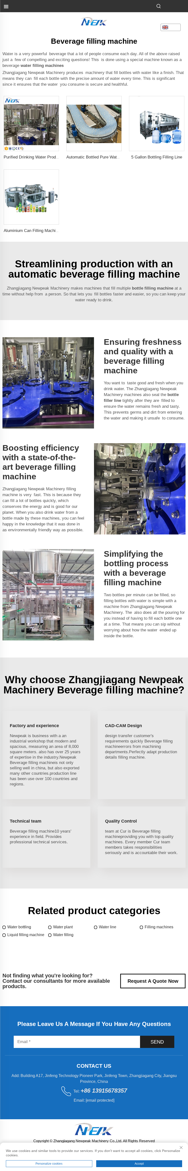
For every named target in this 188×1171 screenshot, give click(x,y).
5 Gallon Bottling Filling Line (156, 157)
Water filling (63, 935)
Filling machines (159, 927)
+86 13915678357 (104, 1090)
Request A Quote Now (153, 981)
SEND (157, 1042)
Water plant (63, 927)
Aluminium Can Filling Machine (32, 230)
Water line (107, 927)
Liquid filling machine (25, 935)
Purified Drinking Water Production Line (40, 157)
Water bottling (19, 927)
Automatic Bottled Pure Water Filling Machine (107, 157)
